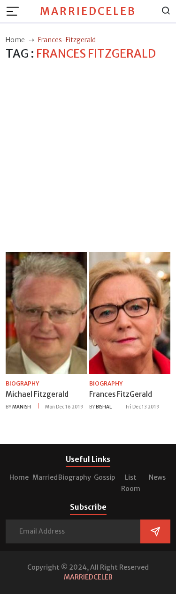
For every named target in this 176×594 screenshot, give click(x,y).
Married (45, 477)
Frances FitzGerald (120, 394)
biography (22, 383)
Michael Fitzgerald (37, 394)
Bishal (104, 407)
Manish (21, 407)
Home (19, 477)
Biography (74, 477)
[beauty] (46, 312)
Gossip (104, 477)
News (157, 477)
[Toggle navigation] (15, 11)
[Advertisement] (88, 157)
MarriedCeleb (88, 11)
